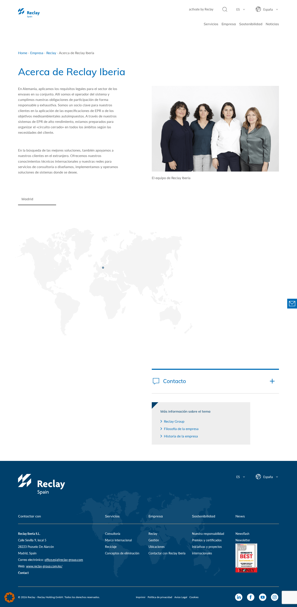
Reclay (51, 53)
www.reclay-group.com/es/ (44, 566)
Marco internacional (118, 540)
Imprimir (140, 597)
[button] (9, 597)
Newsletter (242, 540)
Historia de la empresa (181, 436)
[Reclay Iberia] (41, 13)
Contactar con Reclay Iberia (166, 553)
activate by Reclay (201, 9)
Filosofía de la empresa (181, 429)
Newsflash (242, 533)
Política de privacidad (160, 597)
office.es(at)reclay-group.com (64, 560)
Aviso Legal (180, 597)
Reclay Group (174, 421)
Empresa (229, 24)
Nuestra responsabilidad (208, 533)
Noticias (272, 24)
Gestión (153, 540)
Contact (23, 573)
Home (22, 53)
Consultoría (112, 533)
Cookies (194, 597)
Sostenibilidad (250, 24)
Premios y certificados (207, 540)
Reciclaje (111, 547)
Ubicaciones (156, 547)
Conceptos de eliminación (122, 553)
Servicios (211, 24)
